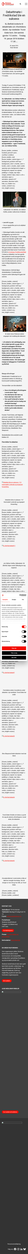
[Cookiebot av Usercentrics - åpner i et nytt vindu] (19, 595)
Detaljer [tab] (14, 599)
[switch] (24, 631)
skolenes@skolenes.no (14, 916)
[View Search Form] (20, 4)
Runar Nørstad (15, 940)
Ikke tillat (14, 657)
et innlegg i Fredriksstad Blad (17, 252)
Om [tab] (23, 599)
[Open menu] (26, 4)
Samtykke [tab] (5, 599)
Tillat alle (14, 648)
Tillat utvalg (14, 653)
